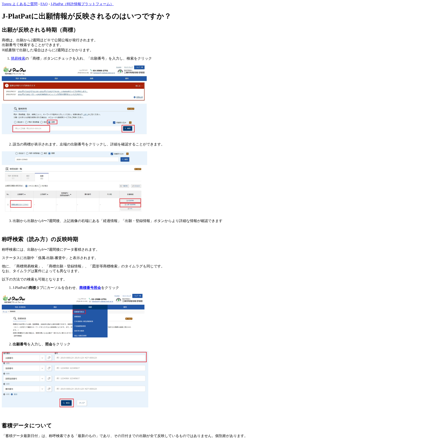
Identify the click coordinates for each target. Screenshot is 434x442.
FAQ (44, 4)
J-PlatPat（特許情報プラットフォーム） (82, 4)
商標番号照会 (90, 288)
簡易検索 (18, 58)
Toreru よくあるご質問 (20, 4)
